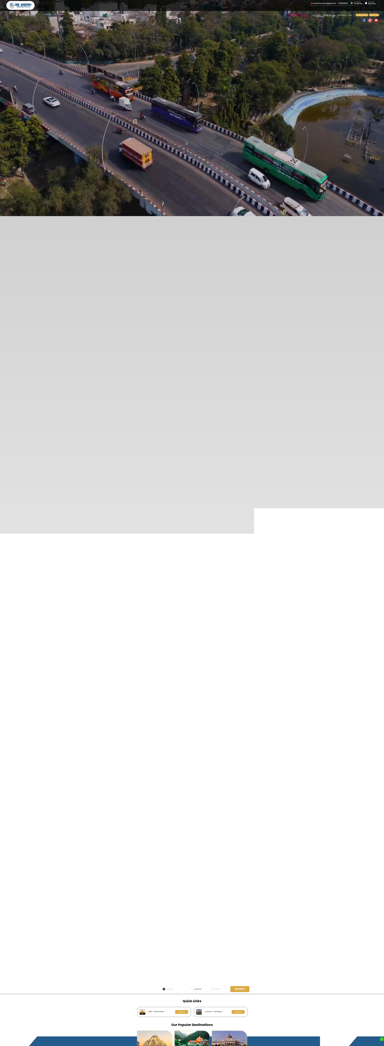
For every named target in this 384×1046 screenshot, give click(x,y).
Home (318, 15)
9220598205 (343, 3)
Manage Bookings (329, 15)
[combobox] (149, 989)
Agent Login (374, 15)
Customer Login (361, 15)
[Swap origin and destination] (164, 989)
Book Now (181, 1012)
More (350, 15)
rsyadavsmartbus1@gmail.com (324, 3)
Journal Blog (342, 15)
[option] (193, 1012)
